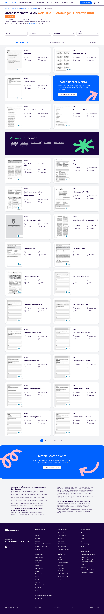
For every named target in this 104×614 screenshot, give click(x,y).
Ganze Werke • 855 (58, 42)
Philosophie (39, 574)
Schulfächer (39, 530)
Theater (37, 593)
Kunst (37, 563)
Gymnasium (62, 544)
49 (58, 441)
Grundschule (62, 533)
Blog (82, 538)
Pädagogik (84, 564)
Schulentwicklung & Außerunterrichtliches (87, 561)
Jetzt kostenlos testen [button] (67, 95)
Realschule (61, 538)
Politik (37, 579)
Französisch (39, 555)
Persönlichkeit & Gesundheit (89, 554)
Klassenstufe (57, 31)
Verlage (60, 554)
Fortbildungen (39, 3)
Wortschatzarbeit (33, 8)
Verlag (79, 31)
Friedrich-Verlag (63, 563)
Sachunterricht (40, 585)
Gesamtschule (62, 541)
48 (55, 441)
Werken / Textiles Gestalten (43, 596)
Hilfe (82, 541)
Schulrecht (84, 557)
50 (62, 441)
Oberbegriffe (47, 142)
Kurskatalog (85, 551)
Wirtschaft (38, 598)
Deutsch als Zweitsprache (43, 544)
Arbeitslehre (39, 533)
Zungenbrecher (24, 146)
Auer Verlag (61, 568)
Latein (37, 566)
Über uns (83, 533)
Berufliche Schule (63, 549)
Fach (7, 31)
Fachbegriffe (14, 142)
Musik (37, 571)
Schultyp (32, 31)
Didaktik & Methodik (41, 546)
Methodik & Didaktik (87, 573)
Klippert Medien (63, 573)
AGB (73, 607)
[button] (49, 2)
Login (82, 546)
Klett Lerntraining (63, 576)
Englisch (37, 549)
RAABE (60, 560)
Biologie (37, 535)
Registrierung (85, 544)
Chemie (37, 538)
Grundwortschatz (36, 142)
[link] (10, 3)
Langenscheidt (62, 579)
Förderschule (62, 546)
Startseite (7, 8)
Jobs (82, 535)
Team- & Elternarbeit (87, 570)
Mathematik (39, 568)
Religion (37, 582)
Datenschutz (57, 607)
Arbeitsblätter (16, 8)
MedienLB (61, 565)
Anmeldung (32, 23)
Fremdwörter (24, 142)
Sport (37, 590)
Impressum (38, 607)
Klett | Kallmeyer (63, 571)
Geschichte (39, 557)
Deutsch (23, 8)
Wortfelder (14, 146)
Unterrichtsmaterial (25, 3)
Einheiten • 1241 (23, 42)
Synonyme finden (59, 142)
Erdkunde (38, 552)
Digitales (83, 567)
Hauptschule (62, 535)
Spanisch (38, 587)
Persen (60, 557)
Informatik (38, 560)
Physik (37, 576)
